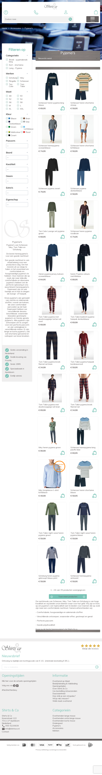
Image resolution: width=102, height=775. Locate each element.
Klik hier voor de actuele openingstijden (19, 681)
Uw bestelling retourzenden (64, 691)
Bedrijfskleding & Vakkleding (64, 683)
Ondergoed (57, 723)
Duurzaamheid (58, 693)
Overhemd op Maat (61, 681)
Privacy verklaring (42, 750)
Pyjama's (56, 725)
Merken (55, 730)
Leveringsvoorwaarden (57, 750)
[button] (66, 12)
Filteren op (17, 49)
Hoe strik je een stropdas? (64, 696)
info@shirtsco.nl (12, 728)
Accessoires (57, 728)
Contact (5, 731)
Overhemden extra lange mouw (66, 718)
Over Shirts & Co (59, 688)
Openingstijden (59, 686)
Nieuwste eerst (68, 58)
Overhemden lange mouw (63, 715)
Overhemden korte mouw (63, 720)
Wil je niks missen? (60, 698)
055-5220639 (12, 725)
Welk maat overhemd (62, 701)
